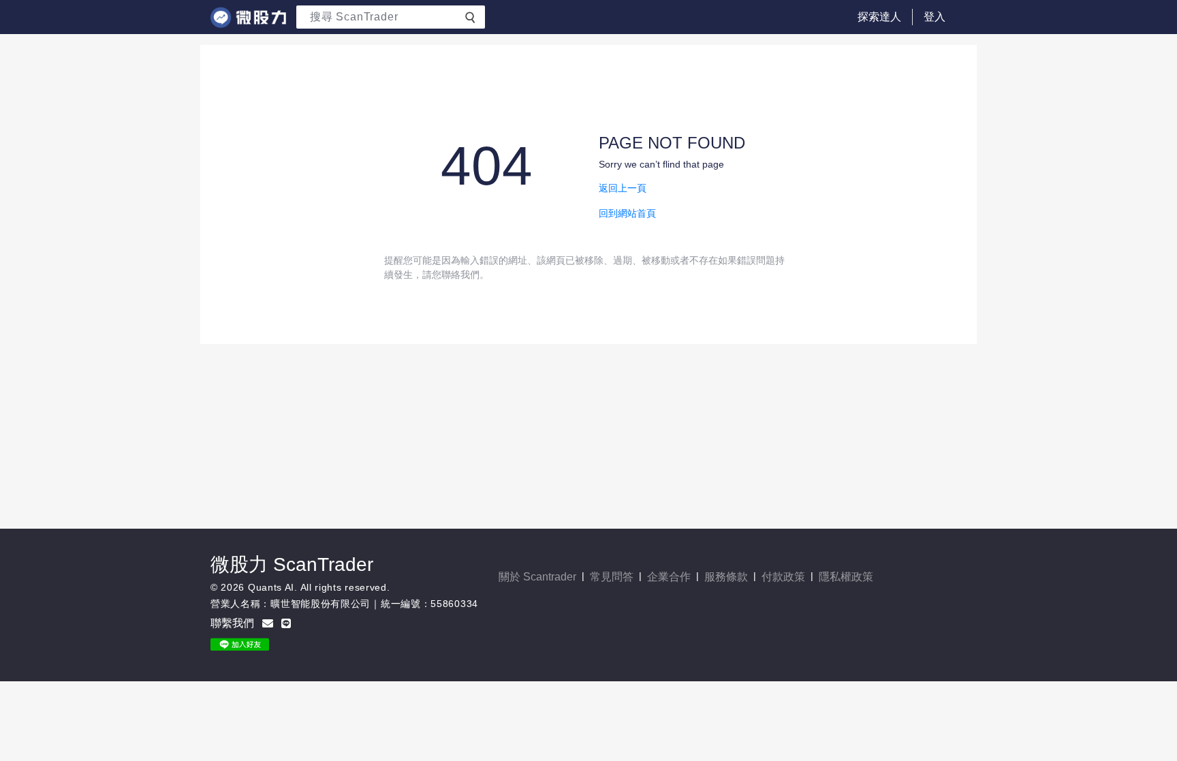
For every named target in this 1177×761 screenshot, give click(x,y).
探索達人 (879, 16)
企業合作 (669, 577)
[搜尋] (470, 16)
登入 (934, 16)
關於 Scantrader (537, 577)
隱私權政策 (846, 577)
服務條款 (726, 577)
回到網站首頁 (627, 213)
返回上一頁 (622, 188)
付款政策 (783, 577)
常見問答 (611, 577)
